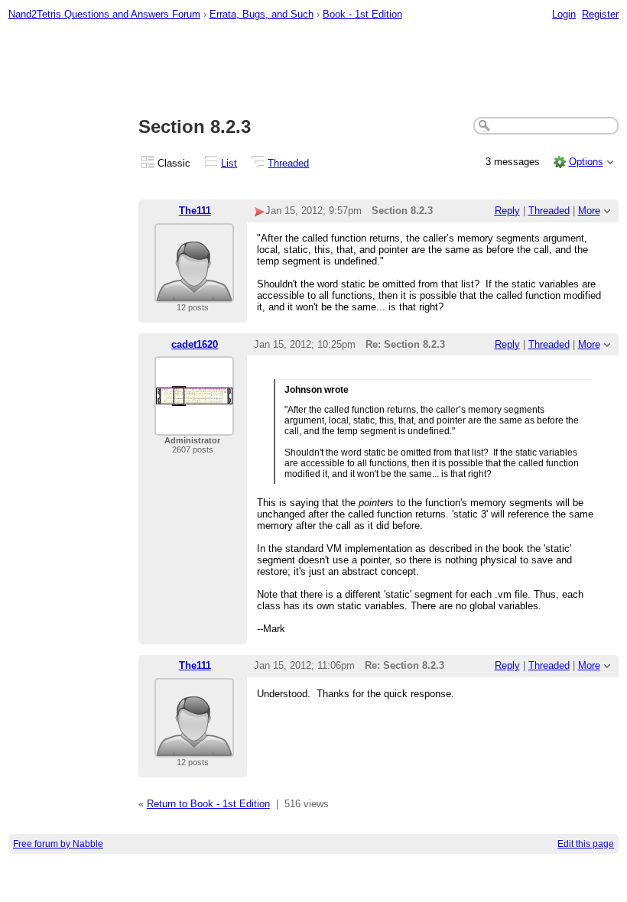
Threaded (288, 163)
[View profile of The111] (194, 293)
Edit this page (585, 844)
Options (586, 161)
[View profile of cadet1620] (194, 426)
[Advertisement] (313, 69)
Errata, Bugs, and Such (262, 14)
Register (600, 14)
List (229, 163)
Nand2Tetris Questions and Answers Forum (104, 14)
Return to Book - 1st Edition (208, 804)
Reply (507, 210)
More (589, 210)
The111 (195, 210)
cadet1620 (194, 344)
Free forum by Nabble (58, 844)
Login (564, 14)
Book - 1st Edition (362, 14)
